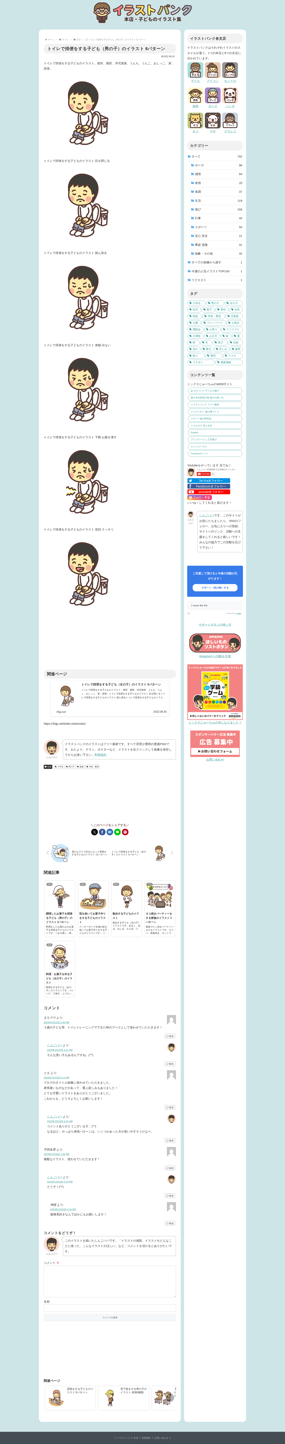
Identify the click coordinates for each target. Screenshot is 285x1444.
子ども (195, 81)
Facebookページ (199, 453)
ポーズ (212, 106)
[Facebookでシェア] (102, 832)
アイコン (213, 81)
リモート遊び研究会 (201, 418)
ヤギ (213, 131)
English (194, 432)
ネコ (195, 131)
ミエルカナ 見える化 (201, 425)
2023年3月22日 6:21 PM (60, 1050)
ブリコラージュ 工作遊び (204, 439)
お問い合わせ (161, 1438)
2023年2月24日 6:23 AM (60, 1121)
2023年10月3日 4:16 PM (63, 1209)
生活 (49, 767)
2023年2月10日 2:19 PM (60, 1181)
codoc (238, 613)
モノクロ (230, 81)
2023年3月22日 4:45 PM (56, 1022)
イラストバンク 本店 (127, 1438)
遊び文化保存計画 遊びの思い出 (207, 397)
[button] (170, 1398)
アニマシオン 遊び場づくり (205, 411)
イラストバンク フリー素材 (205, 404)
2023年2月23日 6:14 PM (56, 1077)
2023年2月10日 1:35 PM (56, 1154)
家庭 (82, 767)
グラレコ (230, 131)
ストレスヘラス (199, 446)
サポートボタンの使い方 (215, 624)
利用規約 (100, 754)
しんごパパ (54, 1045)
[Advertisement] (110, 642)
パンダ (230, 106)
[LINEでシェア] (117, 832)
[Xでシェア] (94, 832)
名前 (47, 1301)
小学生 (60, 767)
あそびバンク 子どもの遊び (205, 390)
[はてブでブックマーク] (110, 832)
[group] (70, 1398)
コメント (51, 1262)
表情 (195, 106)
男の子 (71, 767)
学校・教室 (94, 767)
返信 (171, 1036)
